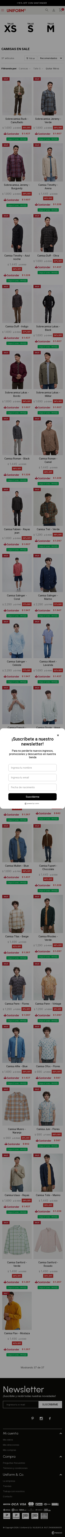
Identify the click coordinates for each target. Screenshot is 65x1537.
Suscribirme (32, 796)
